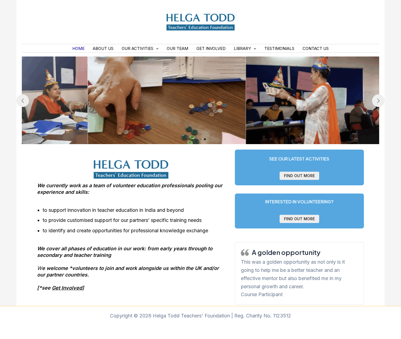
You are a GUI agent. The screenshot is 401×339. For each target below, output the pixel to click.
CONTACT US (316, 48)
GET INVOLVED (211, 48)
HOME (78, 48)
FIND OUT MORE (299, 175)
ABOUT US (103, 48)
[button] (155, 48)
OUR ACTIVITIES (137, 48)
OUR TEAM (177, 48)
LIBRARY (242, 48)
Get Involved (67, 288)
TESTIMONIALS (279, 48)
